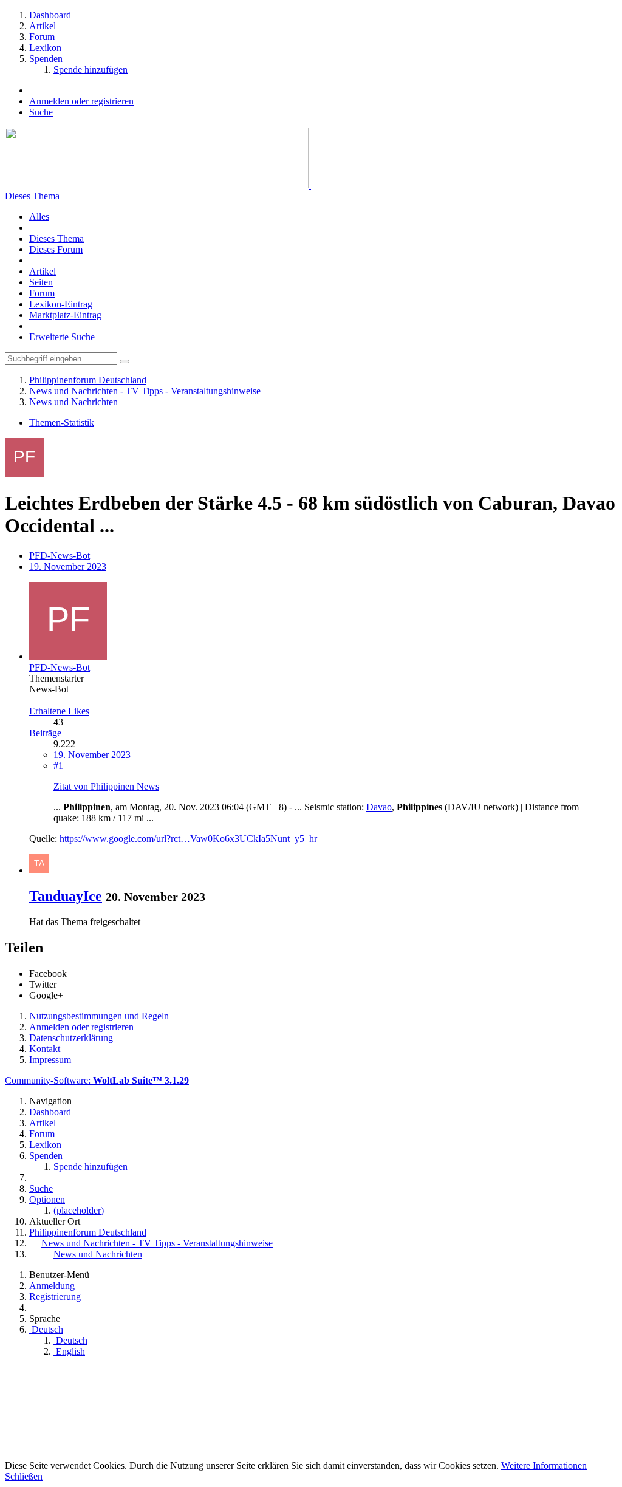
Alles (39, 216)
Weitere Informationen (544, 1465)
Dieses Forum (56, 249)
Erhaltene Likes (59, 711)
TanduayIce (65, 896)
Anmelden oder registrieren (81, 101)
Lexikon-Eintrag (60, 304)
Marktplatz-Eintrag (65, 315)
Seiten (41, 282)
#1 (58, 766)
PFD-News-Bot (59, 555)
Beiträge (45, 733)
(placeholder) (78, 1210)
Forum (42, 293)
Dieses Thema (32, 196)
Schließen (24, 1476)
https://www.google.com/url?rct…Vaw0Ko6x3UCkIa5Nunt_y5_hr (188, 838)
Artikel (42, 271)
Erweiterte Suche (62, 337)
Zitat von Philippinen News (106, 786)
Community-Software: (97, 1080)
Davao (379, 807)
